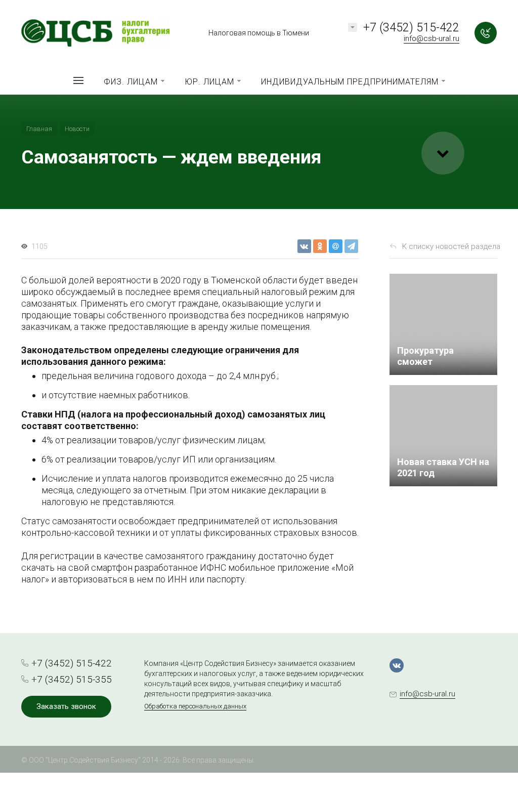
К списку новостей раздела (451, 246)
